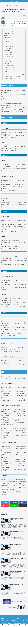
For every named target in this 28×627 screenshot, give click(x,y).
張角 (8, 41)
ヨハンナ (9, 44)
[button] (25, 314)
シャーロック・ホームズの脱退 (13, 76)
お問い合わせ (17, 618)
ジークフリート (10, 67)
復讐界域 (8, 37)
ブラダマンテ (10, 48)
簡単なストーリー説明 (9, 33)
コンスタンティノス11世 (12, 46)
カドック (9, 61)
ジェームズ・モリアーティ (12, 69)
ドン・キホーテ (10, 52)
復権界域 (8, 43)
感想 (6, 71)
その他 (7, 63)
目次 (12, 31)
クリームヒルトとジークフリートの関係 (15, 74)
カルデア (8, 58)
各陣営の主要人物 (8, 35)
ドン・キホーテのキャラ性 (12, 73)
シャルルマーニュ (11, 65)
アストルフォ (10, 56)
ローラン (9, 54)
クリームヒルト (10, 39)
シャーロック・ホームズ (12, 59)
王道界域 (8, 50)
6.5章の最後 (9, 78)
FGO (3, 17)
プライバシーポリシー (5, 618)
